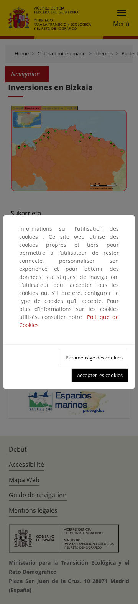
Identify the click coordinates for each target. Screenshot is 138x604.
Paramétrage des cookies (94, 357)
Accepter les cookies (100, 375)
